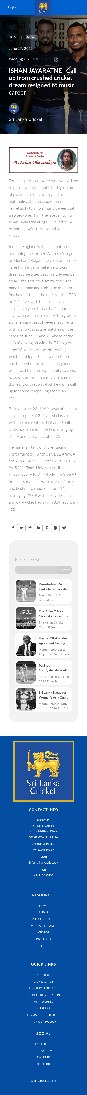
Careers (43, 1008)
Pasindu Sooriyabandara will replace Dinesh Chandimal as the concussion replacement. (53, 668)
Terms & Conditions (43, 1015)
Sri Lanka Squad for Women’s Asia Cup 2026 (53, 695)
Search (65, 570)
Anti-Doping (43, 1001)
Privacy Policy (43, 1021)
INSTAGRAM (43, 1050)
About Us (43, 975)
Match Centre (44, 919)
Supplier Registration (43, 995)
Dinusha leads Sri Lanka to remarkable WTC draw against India (53, 586)
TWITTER (43, 1057)
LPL (43, 945)
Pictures (43, 939)
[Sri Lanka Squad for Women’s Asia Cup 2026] (26, 699)
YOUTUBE (43, 1064)
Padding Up (19, 59)
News (43, 912)
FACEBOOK (43, 1044)
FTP (43, 952)
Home (43, 905)
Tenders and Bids (43, 988)
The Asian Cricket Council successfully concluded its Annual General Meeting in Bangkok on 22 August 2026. (55, 613)
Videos (43, 932)
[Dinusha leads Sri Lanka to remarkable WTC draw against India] (26, 591)
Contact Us (43, 981)
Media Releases (43, 925)
